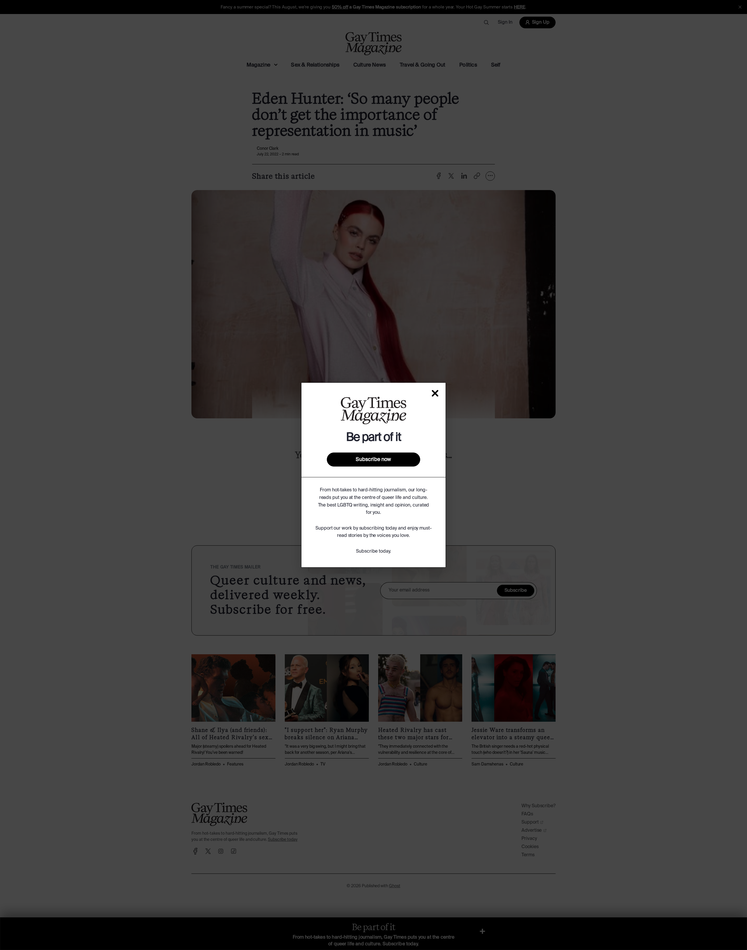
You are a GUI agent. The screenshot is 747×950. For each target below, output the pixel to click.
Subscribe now (373, 459)
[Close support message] (435, 393)
